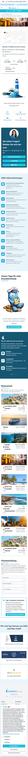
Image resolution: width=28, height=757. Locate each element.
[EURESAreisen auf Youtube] (7, 696)
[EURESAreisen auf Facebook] (15, 696)
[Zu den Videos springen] (7, 113)
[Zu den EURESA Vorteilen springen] (20, 113)
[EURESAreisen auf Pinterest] (18, 696)
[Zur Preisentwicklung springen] (20, 119)
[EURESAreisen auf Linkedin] (21, 696)
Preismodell (5, 577)
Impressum (17, 734)
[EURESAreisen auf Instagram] (10, 696)
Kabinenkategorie (7, 583)
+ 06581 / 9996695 (15, 11)
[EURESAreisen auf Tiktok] (12, 696)
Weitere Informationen (8, 734)
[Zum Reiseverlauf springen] (7, 119)
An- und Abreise (6, 589)
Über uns (17, 704)
